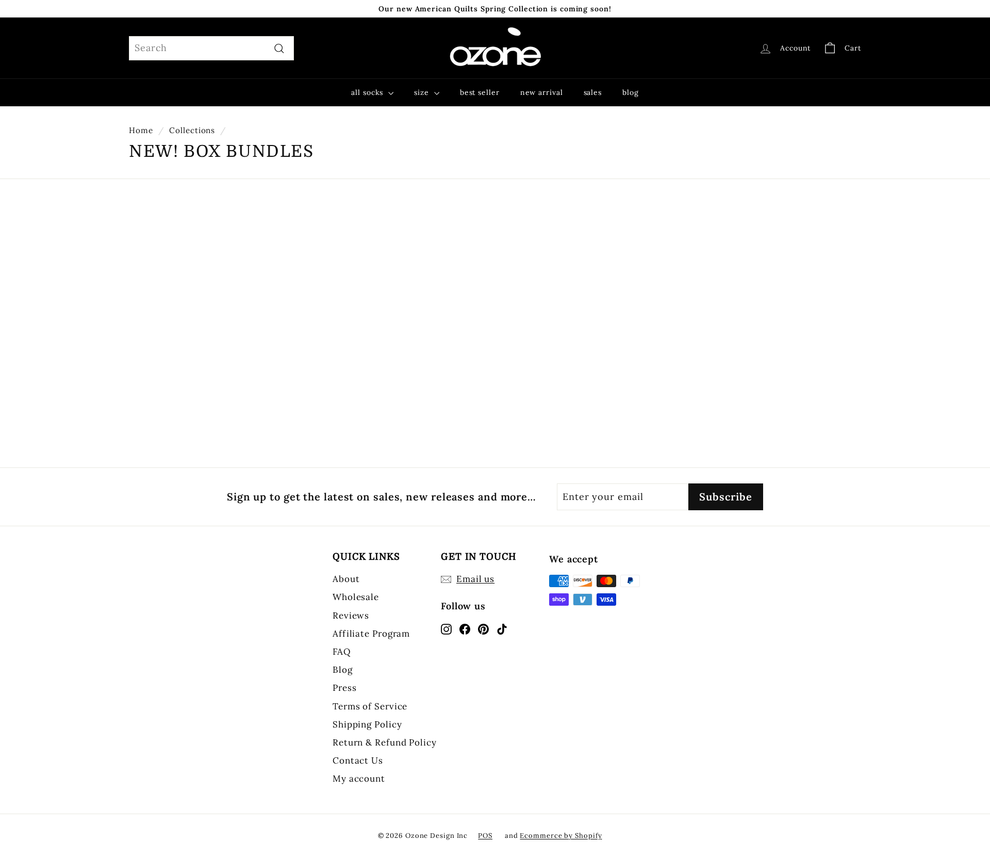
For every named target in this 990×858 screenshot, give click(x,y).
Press (345, 687)
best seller (480, 92)
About (346, 579)
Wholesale (356, 597)
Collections (192, 130)
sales (593, 92)
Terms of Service (370, 706)
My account (359, 778)
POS (485, 835)
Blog (343, 669)
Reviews (351, 615)
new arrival (541, 92)
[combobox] (211, 48)
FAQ (342, 651)
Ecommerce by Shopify (561, 835)
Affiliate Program (371, 633)
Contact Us (358, 760)
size (423, 92)
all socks (368, 92)
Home (141, 130)
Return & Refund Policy (385, 742)
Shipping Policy (367, 724)
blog (630, 92)
